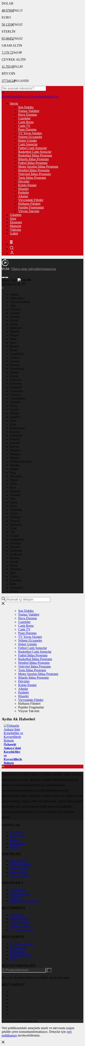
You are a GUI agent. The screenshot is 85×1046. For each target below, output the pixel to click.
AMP (13, 958)
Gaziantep (16, 391)
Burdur (14, 346)
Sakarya (15, 491)
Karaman (16, 550)
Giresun (15, 394)
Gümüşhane (18, 398)
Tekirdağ (15, 509)
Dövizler (24, 181)
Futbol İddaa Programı (32, 163)
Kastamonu (17, 428)
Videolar (15, 229)
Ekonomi (16, 222)
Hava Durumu (27, 114)
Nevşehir (16, 476)
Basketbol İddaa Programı (35, 155)
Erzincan (15, 380)
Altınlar (23, 196)
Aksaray (15, 543)
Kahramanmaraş (20, 461)
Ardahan (15, 569)
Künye (14, 839)
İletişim (14, 847)
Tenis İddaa (17, 951)
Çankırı (15, 357)
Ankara (15, 313)
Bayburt (15, 547)
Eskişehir (16, 387)
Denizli (14, 365)
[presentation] (3, 277)
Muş (13, 472)
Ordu (13, 483)
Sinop (14, 502)
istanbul (15, 417)
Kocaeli (15, 443)
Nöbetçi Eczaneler (30, 137)
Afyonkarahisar (20, 302)
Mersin (14, 413)
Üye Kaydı (17, 836)
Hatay (14, 406)
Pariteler (23, 192)
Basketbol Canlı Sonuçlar (34, 151)
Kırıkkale (16, 554)
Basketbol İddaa (20, 864)
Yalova (14, 576)
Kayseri (15, 431)
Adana (14, 294)
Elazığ (14, 376)
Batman (15, 558)
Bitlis (13, 339)
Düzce (14, 591)
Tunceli (15, 521)
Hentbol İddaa (19, 868)
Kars (13, 424)
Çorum (14, 361)
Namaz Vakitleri (28, 111)
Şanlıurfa (16, 524)
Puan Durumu (27, 129)
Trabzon (15, 517)
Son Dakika (26, 107)
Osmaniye (16, 587)
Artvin (14, 320)
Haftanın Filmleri (29, 203)
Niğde (14, 480)
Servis (14, 103)
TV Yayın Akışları (30, 133)
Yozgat (14, 535)
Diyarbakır (17, 368)
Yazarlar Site (18, 947)
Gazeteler (24, 118)
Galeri (14, 233)
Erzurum (15, 383)
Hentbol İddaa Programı (34, 170)
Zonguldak (17, 539)
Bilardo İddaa (19, 872)
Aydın (14, 324)
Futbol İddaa (18, 861)
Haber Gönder (27, 140)
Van (12, 532)
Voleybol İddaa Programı (34, 174)
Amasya (15, 309)
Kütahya (15, 450)
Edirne (14, 372)
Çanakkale (17, 354)
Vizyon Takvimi (28, 211)
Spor (13, 218)
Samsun (15, 495)
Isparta (14, 409)
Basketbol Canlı (20, 955)
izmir (13, 420)
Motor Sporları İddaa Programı (38, 166)
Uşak (13, 528)
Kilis (13, 584)
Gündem (15, 215)
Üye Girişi (17, 832)
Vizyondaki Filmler (30, 200)
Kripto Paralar (27, 185)
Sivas (13, 506)
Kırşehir (15, 439)
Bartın (14, 565)
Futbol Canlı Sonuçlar (32, 148)
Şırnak (14, 561)
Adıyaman (17, 298)
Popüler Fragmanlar (31, 207)
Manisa (14, 457)
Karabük (15, 580)
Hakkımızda (18, 843)
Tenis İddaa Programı (32, 177)
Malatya (15, 454)
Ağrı (13, 305)
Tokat (13, 513)
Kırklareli (16, 435)
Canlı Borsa (26, 122)
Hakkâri (15, 402)
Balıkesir (15, 328)
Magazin (15, 226)
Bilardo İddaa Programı (33, 159)
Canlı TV (24, 125)
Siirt (12, 498)
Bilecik (14, 331)
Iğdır (13, 573)
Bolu (13, 342)
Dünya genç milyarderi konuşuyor (34, 269)
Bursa (14, 350)
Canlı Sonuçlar (28, 144)
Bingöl (14, 335)
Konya (14, 446)
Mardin (14, 465)
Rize (13, 487)
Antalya (15, 316)
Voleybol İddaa (20, 876)
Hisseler (23, 189)
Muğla (14, 469)
